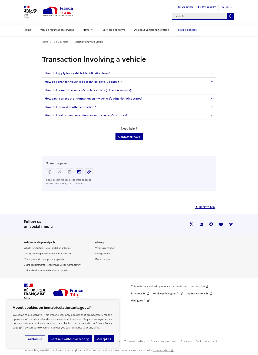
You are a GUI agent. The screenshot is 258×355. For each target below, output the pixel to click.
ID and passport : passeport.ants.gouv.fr (44, 259)
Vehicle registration (105, 248)
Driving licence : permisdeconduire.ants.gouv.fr (47, 253)
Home (27, 29)
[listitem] (191, 224)
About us (187, 7)
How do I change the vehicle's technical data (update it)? (83, 82)
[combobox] (156, 16)
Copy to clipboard (88, 171)
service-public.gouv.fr (166, 293)
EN (227, 7)
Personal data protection (163, 341)
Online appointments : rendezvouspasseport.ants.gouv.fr (52, 265)
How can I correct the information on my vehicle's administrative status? (94, 98)
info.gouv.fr (138, 293)
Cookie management (206, 341)
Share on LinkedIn (69, 171)
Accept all (104, 339)
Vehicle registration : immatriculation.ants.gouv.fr (48, 248)
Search (230, 16)
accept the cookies (62, 180)
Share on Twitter (59, 171)
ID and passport (103, 259)
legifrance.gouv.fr (197, 293)
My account (209, 7)
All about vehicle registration (151, 29)
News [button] (86, 29)
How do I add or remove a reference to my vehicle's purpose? (86, 115)
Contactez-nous (129, 137)
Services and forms (114, 29)
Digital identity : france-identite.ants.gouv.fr (46, 270)
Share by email (79, 171)
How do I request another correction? (70, 107)
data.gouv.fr (138, 300)
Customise (35, 339)
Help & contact (187, 29)
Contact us (185, 341)
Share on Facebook (49, 171)
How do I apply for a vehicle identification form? (77, 73)
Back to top (207, 207)
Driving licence (102, 253)
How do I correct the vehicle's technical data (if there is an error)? (88, 90)
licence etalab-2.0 (161, 350)
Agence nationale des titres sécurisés (183, 286)
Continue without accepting (70, 339)
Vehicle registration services (57, 29)
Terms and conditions (135, 341)
